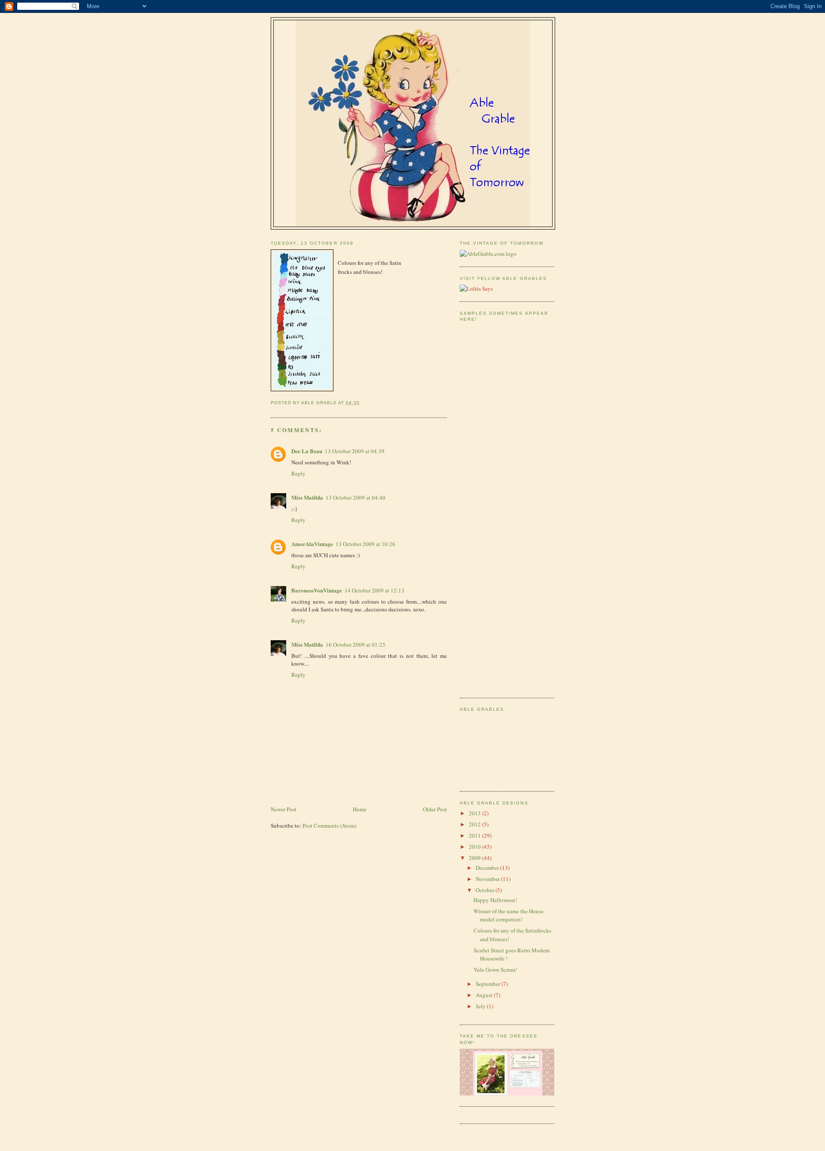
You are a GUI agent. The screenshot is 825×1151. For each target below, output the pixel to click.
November (488, 879)
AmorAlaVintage (312, 544)
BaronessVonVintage (316, 590)
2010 (475, 846)
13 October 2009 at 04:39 (355, 451)
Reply (298, 473)
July (481, 1006)
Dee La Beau (306, 451)
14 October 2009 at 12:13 (374, 590)
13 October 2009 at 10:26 (365, 544)
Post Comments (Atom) (329, 825)
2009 (475, 858)
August (485, 995)
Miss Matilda (307, 497)
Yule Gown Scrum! (495, 969)
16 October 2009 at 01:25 (355, 644)
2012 (475, 824)
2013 (475, 813)
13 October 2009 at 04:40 (355, 497)
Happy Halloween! (495, 900)
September (488, 984)
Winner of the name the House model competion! (509, 915)
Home (360, 809)
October (485, 890)
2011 (475, 835)
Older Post (435, 809)
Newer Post (283, 809)
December (488, 868)
